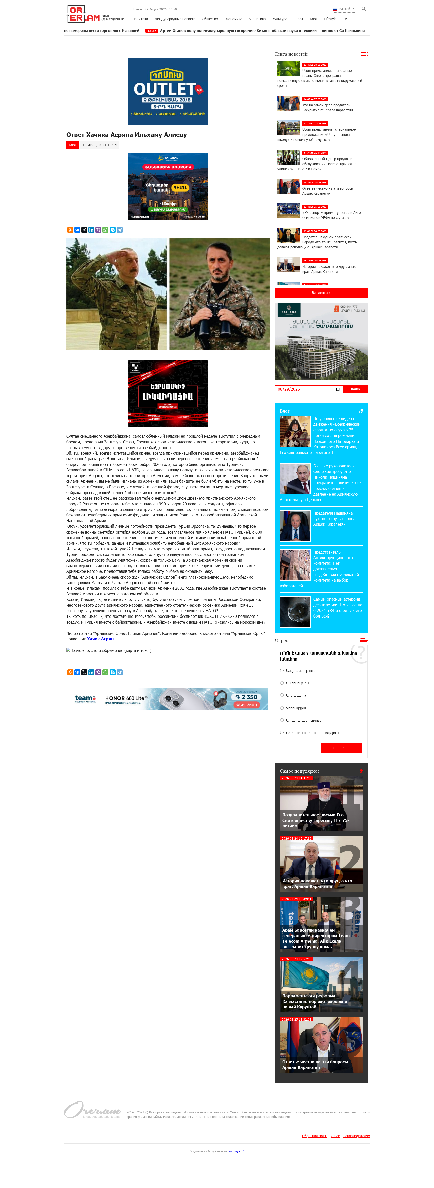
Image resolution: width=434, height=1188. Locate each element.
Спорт (298, 19)
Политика (140, 19)
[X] (84, 230)
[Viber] (98, 230)
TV (345, 19)
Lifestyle (330, 19)
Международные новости (174, 19)
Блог (313, 19)
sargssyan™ (236, 1151)
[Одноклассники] (70, 230)
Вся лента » (321, 292)
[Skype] (113, 230)
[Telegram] (120, 230)
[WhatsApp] (105, 230)
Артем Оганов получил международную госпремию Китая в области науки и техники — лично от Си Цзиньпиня (207, 30)
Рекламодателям (356, 1136)
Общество (210, 19)
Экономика (233, 19)
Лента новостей (291, 53)
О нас (335, 1136)
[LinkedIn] (91, 230)
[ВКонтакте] (77, 230)
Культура (279, 19)
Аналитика (257, 19)
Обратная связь (314, 1136)
